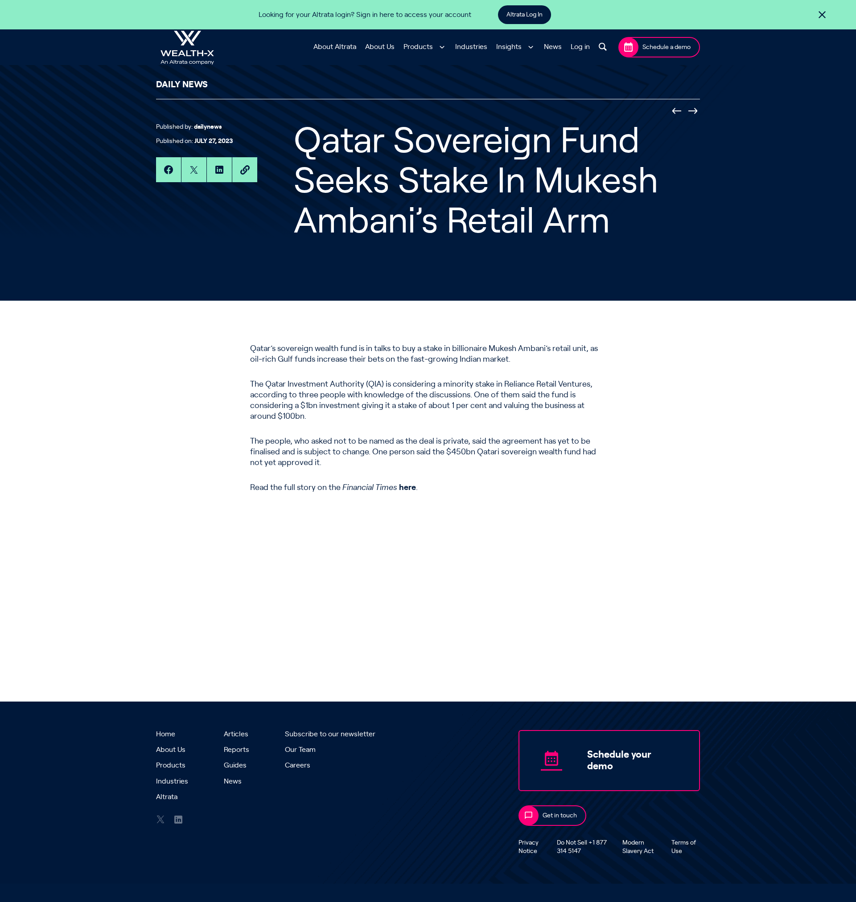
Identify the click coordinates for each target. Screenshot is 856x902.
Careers (297, 765)
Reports (236, 749)
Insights (509, 47)
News (553, 47)
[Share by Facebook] (168, 169)
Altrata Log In (524, 15)
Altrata (166, 796)
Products (418, 47)
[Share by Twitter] (193, 169)
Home (165, 734)
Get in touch (560, 815)
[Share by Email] (244, 169)
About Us (380, 47)
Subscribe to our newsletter (330, 734)
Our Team (300, 749)
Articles (236, 734)
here (407, 488)
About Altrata (334, 47)
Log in (580, 47)
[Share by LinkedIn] (219, 169)
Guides (235, 765)
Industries (471, 47)
